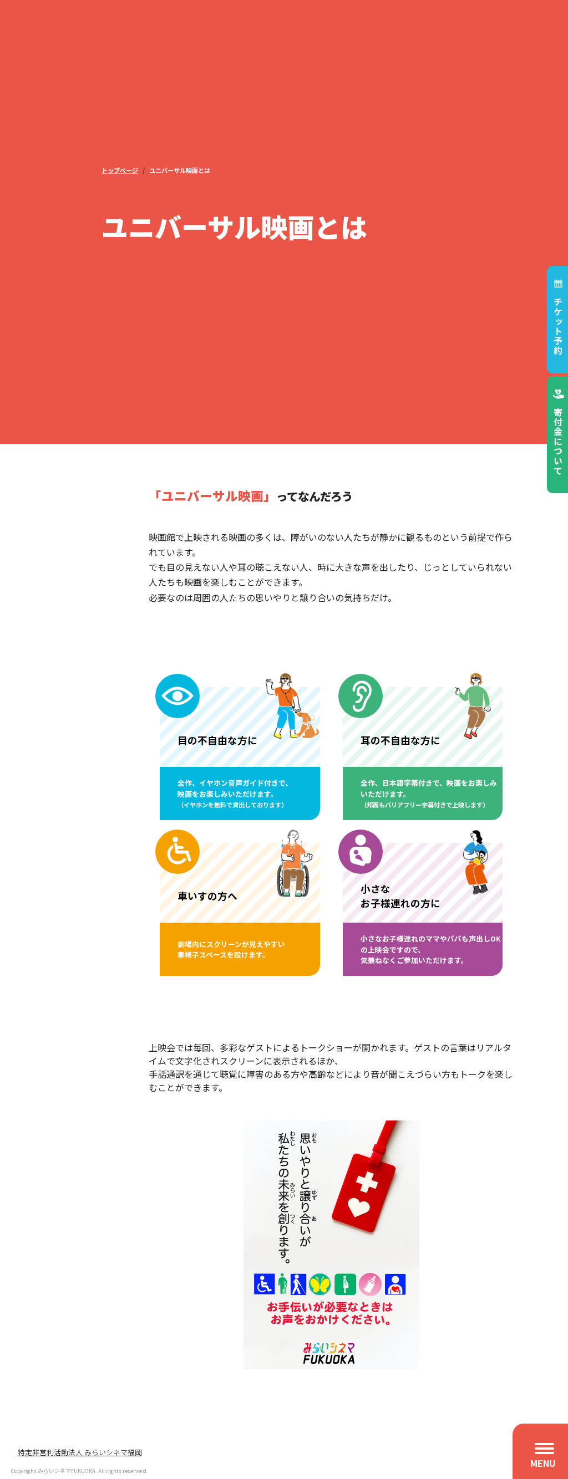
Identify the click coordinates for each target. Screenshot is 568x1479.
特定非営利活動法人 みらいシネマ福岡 (80, 1452)
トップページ (120, 170)
